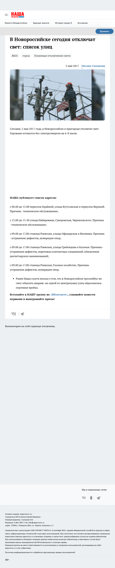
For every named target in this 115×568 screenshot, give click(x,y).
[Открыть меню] (6, 15)
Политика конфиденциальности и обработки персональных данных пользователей (40, 552)
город (26, 55)
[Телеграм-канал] (98, 498)
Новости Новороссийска (16, 23)
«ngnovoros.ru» (26, 514)
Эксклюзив (82, 23)
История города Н (63, 23)
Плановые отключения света (52, 55)
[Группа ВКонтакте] (83, 498)
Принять (104, 31)
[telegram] (23, 314)
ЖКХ (15, 55)
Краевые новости (41, 23)
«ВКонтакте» (59, 294)
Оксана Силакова (93, 66)
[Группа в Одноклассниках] (91, 498)
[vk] (14, 314)
